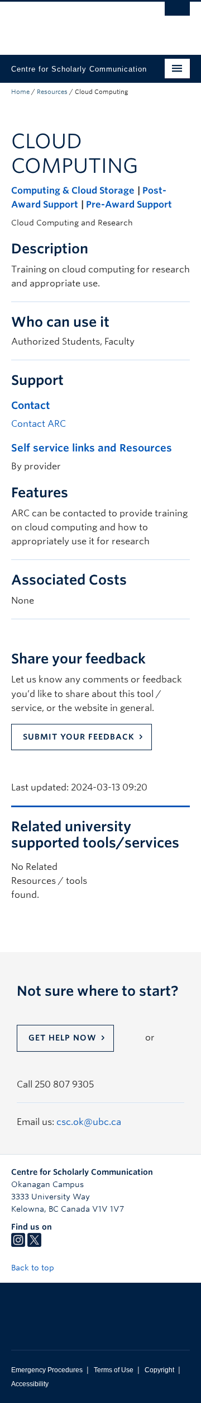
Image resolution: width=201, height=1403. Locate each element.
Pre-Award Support (129, 204)
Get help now (62, 1037)
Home (20, 92)
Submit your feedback (79, 736)
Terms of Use (113, 1370)
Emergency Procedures (47, 1370)
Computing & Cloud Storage (73, 190)
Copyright (159, 1370)
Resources (52, 92)
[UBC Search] (177, 14)
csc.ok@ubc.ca (88, 1122)
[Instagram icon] (18, 1244)
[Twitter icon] (34, 1244)
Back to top (33, 1267)
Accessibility (30, 1384)
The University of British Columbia (73, 23)
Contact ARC (38, 423)
